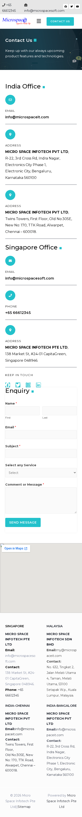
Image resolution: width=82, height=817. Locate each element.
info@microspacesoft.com (44, 11)
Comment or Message (24, 484)
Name (11, 403)
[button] (60, 21)
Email (10, 427)
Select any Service (20, 465)
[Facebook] (65, 6)
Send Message (23, 522)
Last (45, 417)
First (8, 417)
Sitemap (24, 807)
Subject (12, 446)
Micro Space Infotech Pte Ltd (62, 801)
